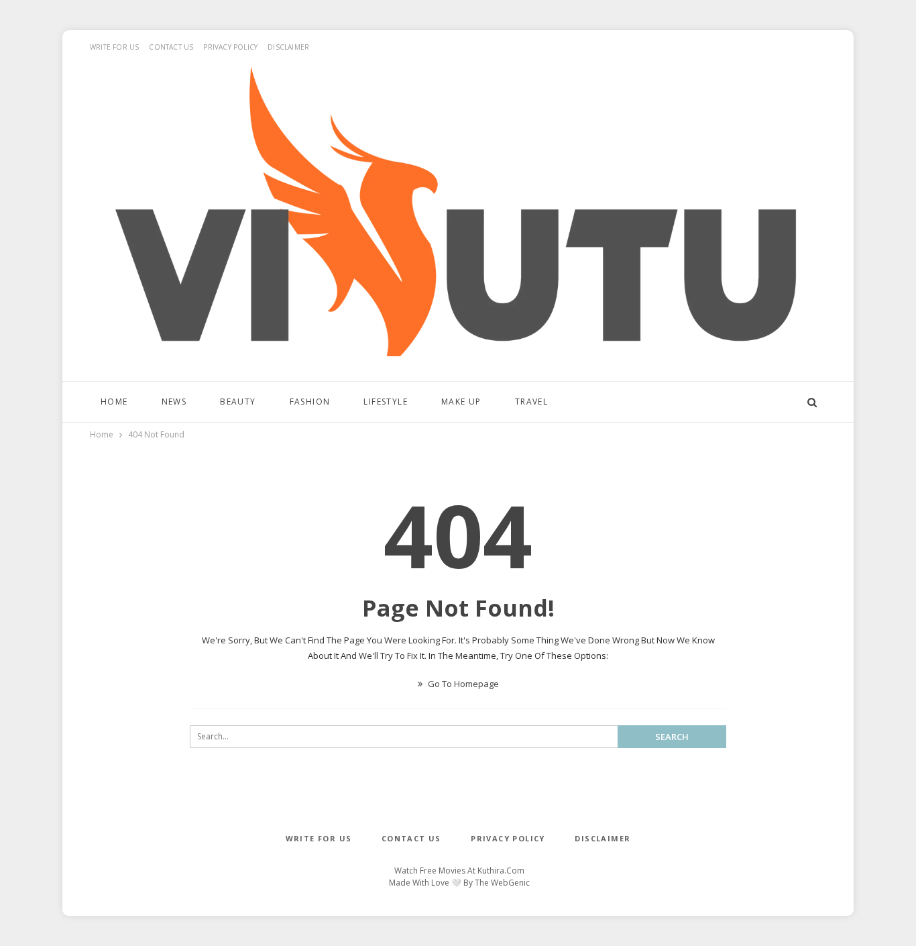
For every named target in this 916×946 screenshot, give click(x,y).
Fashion (310, 401)
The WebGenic (502, 882)
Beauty (237, 401)
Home (114, 401)
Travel (531, 401)
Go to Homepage (462, 684)
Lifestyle (385, 401)
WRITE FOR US (114, 47)
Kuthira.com (500, 870)
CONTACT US (171, 47)
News (174, 401)
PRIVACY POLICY (230, 47)
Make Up (461, 401)
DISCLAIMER (288, 47)
